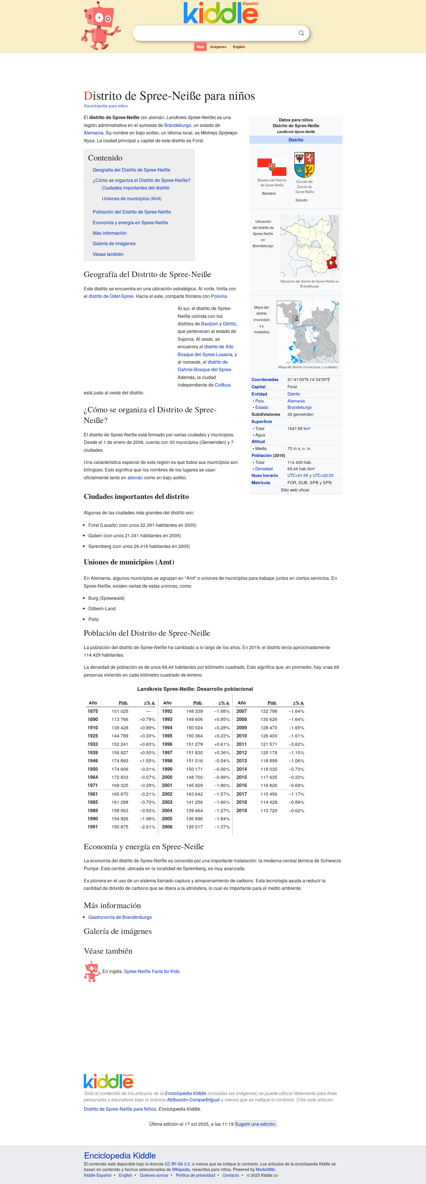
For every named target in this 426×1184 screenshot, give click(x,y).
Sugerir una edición (255, 1124)
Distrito (296, 140)
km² (307, 428)
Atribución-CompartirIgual (193, 1099)
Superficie (262, 421)
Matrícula (261, 482)
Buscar (301, 33)
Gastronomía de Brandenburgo (120, 917)
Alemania (296, 401)
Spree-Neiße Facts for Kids (152, 971)
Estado (261, 407)
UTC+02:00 (323, 475)
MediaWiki (265, 1169)
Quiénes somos (154, 1175)
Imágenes (218, 46)
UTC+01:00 (297, 475)
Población (262, 455)
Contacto (231, 1175)
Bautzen (209, 323)
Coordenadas (265, 379)
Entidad (259, 394)
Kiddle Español (97, 1175)
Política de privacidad (195, 1175)
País (259, 401)
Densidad (264, 468)
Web (200, 46)
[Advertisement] (213, 69)
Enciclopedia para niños (106, 105)
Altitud (258, 441)
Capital (258, 386)
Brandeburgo (299, 407)
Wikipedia (181, 1169)
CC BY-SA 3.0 (177, 1164)
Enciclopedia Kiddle (185, 1093)
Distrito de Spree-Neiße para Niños (120, 1108)
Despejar (289, 33)
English (239, 46)
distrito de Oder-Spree (111, 296)
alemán (135, 477)
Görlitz (229, 323)
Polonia (219, 296)
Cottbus (223, 384)
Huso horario (265, 475)
